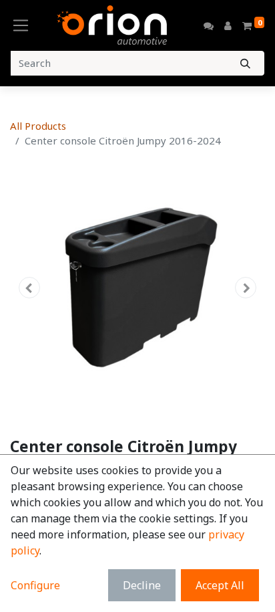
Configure (35, 585)
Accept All (220, 585)
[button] (29, 287)
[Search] (245, 63)
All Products (38, 125)
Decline (142, 585)
